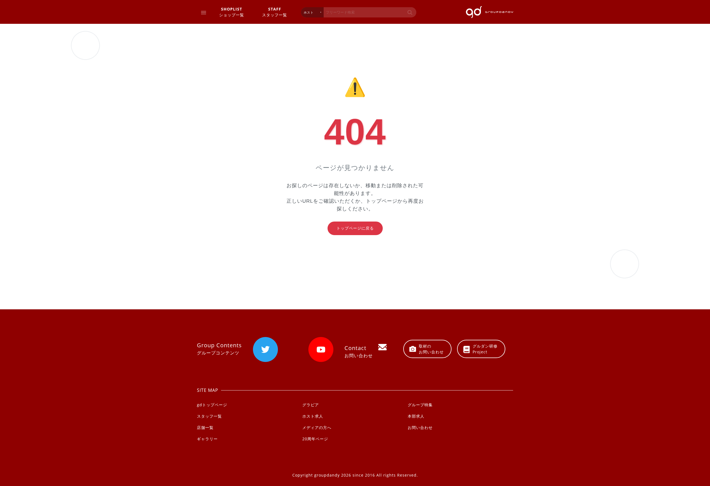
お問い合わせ (420, 427)
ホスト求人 (312, 416)
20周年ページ (315, 438)
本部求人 (416, 416)
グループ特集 (420, 404)
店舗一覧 (205, 427)
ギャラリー (207, 438)
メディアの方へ (316, 427)
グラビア (310, 404)
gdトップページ (212, 404)
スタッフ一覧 (274, 11)
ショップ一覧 (231, 11)
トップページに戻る (355, 228)
